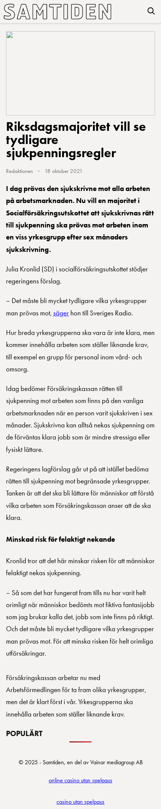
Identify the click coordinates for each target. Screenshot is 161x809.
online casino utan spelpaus (80, 780)
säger (61, 313)
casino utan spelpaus (80, 801)
